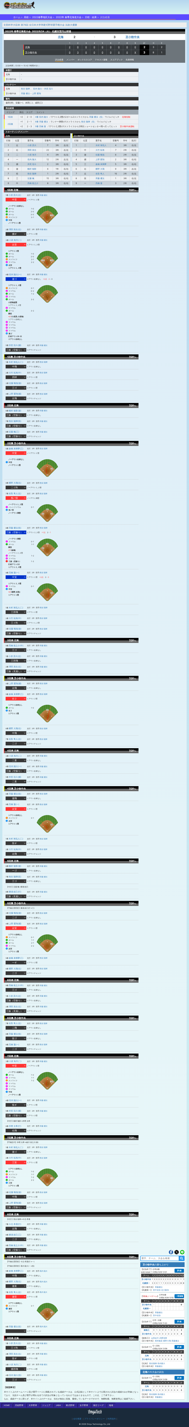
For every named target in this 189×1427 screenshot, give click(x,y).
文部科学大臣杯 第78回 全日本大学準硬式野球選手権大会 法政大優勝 (40, 24)
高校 (26, 17)
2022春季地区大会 (42, 17)
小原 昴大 (31, 145)
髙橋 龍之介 (32, 183)
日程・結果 (91, 17)
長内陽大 (161, 1363)
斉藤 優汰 (25, 93)
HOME (7, 1405)
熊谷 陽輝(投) (15, 421)
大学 (33, 1405)
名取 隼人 (100, 173)
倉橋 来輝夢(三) (16, 448)
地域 (111, 1405)
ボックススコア (85, 59)
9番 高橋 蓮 (40, 126)
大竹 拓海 (100, 150)
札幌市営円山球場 (61, 31)
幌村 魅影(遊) (15, 410)
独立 (98, 1405)
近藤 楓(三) (14, 431)
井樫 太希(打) (15, 1126)
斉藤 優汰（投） (96, 117)
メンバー (70, 59)
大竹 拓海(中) (15, 372)
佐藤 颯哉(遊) (15, 383)
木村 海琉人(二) (16, 362)
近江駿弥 (165, 1290)
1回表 (10, 117)
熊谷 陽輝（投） (88, 121)
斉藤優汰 (159, 1287)
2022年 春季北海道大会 (68, 17)
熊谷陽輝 (153, 1363)
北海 (60, 37)
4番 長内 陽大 (41, 117)
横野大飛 (167, 1341)
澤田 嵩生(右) (15, 229)
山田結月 (155, 1338)
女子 (84, 1405)
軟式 (70, 1405)
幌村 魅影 (31, 169)
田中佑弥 (157, 1290)
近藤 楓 (30, 178)
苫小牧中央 (133, 37)
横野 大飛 (100, 169)
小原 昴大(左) (15, 195)
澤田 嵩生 (31, 150)
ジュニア (46, 1405)
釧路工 (147, 1330)
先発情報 (130, 59)
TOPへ (132, 189)
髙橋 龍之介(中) (16, 645)
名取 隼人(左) (15, 493)
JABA (58, 1405)
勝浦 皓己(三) (15, 1234)
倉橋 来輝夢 (101, 164)
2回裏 (10, 124)
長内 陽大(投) (15, 1375)
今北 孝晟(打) (15, 1224)
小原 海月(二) (15, 240)
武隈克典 (163, 1338)
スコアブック (116, 59)
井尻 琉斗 (48, 88)
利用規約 (111, 1419)
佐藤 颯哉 (100, 154)
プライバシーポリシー (94, 1419)
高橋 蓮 (99, 183)
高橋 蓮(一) (14, 572)
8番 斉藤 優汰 (41, 121)
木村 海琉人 (101, 145)
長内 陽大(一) (15, 274)
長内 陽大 (37, 88)
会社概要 (77, 1419)
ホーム (16, 17)
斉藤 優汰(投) (15, 528)
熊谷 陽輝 (25, 88)
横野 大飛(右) (15, 483)
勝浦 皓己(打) (15, 891)
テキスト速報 (101, 59)
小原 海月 (31, 154)
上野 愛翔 (36, 93)
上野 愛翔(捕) (15, 393)
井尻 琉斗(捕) (15, 345)
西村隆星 (159, 1341)
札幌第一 (146, 1283)
